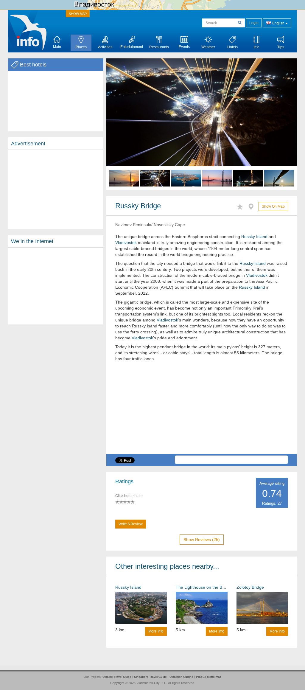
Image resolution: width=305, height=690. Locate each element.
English (278, 23)
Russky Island (254, 236)
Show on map (273, 206)
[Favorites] (241, 206)
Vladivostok (126, 242)
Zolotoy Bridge (250, 587)
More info (156, 631)
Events (184, 47)
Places (81, 47)
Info (256, 47)
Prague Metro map (209, 676)
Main (57, 47)
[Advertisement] (55, 189)
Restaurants (159, 47)
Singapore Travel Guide (150, 676)
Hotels (232, 47)
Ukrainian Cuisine (181, 676)
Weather (208, 47)
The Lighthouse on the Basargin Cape (201, 587)
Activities (105, 47)
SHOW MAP (78, 13)
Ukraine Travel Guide (116, 676)
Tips (280, 47)
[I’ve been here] (252, 206)
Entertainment (131, 47)
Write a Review (131, 524)
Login (254, 23)
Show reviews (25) (201, 539)
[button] (120, 124)
